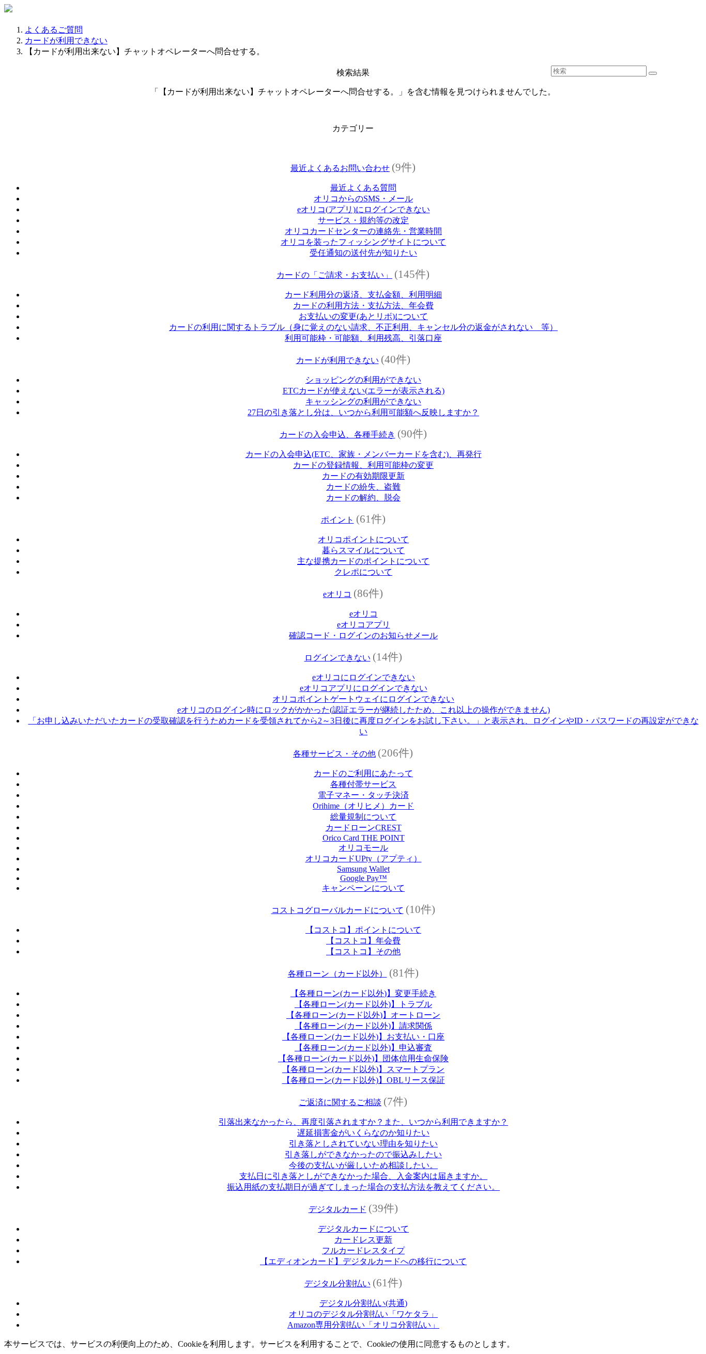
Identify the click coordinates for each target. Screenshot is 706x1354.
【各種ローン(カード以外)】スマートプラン (363, 1069)
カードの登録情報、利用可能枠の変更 (363, 465)
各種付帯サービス (363, 784)
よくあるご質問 (54, 29)
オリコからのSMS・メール (363, 198)
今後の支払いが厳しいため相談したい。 (363, 1165)
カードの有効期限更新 (363, 475)
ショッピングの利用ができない (363, 379)
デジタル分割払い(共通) (363, 1303)
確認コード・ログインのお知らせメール (363, 635)
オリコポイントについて (363, 539)
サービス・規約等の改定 (363, 220)
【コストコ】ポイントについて (363, 929)
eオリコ (337, 594)
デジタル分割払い (337, 1283)
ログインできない (337, 657)
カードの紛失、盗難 (363, 486)
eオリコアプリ (363, 624)
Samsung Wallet (363, 868)
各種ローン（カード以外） (337, 973)
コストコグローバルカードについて (337, 910)
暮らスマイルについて (363, 550)
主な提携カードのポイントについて (363, 561)
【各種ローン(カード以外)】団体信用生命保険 (363, 1058)
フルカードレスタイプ (363, 1250)
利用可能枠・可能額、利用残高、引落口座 (363, 338)
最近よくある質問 (363, 187)
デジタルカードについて (363, 1228)
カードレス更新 (363, 1239)
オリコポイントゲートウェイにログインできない (363, 699)
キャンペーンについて (363, 888)
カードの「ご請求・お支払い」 (334, 275)
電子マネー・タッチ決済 (363, 795)
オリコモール (363, 847)
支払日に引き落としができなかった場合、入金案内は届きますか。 (363, 1176)
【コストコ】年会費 (363, 940)
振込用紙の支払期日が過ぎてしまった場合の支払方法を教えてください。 (363, 1187)
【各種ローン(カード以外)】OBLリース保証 (363, 1080)
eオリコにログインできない (363, 677)
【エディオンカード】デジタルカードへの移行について (363, 1261)
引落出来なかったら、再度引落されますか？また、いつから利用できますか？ (363, 1121)
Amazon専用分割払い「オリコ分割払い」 (363, 1324)
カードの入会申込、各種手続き (337, 434)
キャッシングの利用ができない (363, 401)
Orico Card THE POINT (364, 837)
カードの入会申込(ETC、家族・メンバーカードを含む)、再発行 (363, 454)
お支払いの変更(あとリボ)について (363, 316)
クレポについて (363, 572)
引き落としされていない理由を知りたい (363, 1143)
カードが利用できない (66, 40)
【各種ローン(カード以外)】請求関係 (363, 1025)
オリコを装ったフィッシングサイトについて (363, 242)
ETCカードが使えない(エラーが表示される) (363, 390)
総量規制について (363, 816)
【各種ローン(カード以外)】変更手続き (363, 993)
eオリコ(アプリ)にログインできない (363, 209)
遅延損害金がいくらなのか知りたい (363, 1132)
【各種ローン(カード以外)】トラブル (363, 1004)
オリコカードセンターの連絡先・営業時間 (363, 231)
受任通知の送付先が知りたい (363, 252)
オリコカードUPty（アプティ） (363, 858)
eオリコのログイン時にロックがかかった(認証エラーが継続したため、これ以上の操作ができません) (363, 709)
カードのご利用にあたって (363, 773)
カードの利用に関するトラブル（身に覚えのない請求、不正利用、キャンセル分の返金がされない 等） (363, 327)
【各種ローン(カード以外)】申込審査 (363, 1047)
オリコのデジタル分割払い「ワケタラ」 (363, 1314)
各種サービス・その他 (334, 753)
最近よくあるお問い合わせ (340, 168)
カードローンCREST (364, 827)
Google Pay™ (363, 878)
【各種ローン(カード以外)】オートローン (363, 1015)
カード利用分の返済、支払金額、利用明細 (363, 294)
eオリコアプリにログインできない (363, 688)
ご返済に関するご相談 (340, 1102)
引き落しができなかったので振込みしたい (363, 1154)
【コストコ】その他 (363, 951)
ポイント (337, 519)
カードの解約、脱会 (363, 497)
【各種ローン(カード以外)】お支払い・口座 (363, 1036)
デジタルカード (337, 1209)
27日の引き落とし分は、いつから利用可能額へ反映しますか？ (363, 412)
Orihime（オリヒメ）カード (363, 805)
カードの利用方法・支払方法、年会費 (363, 305)
